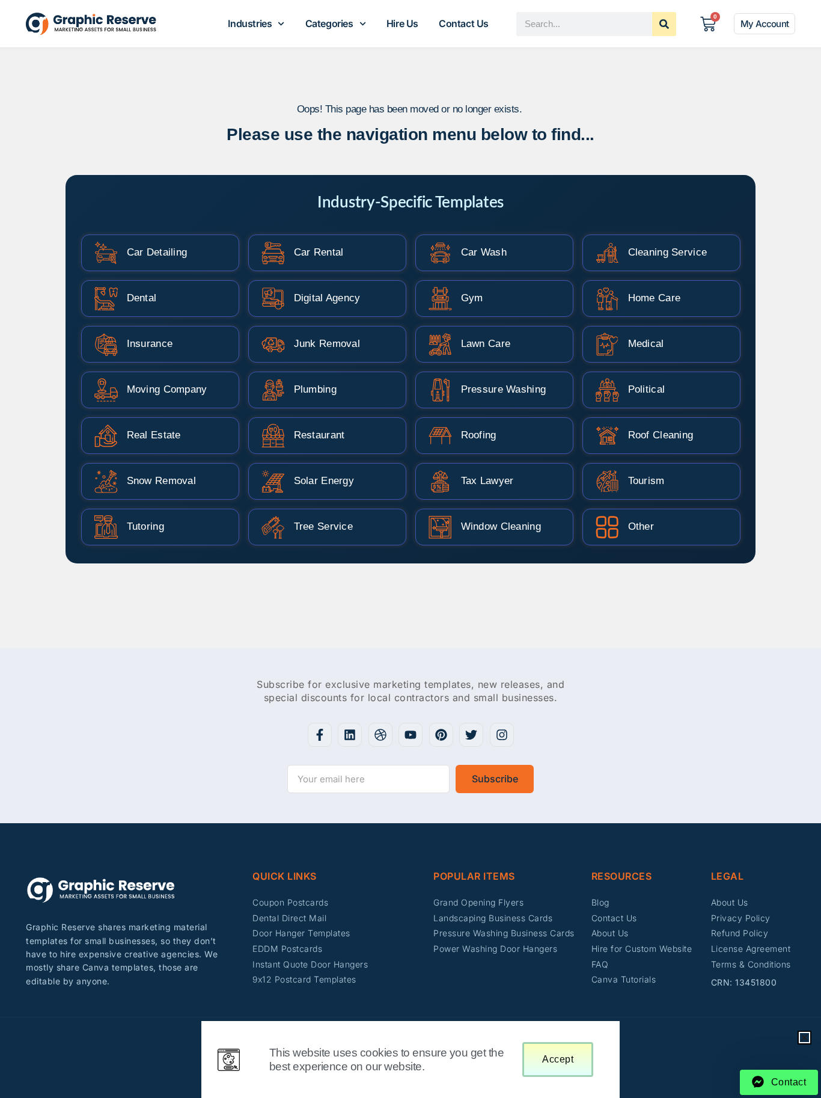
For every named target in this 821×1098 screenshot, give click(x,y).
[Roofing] (440, 435)
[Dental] (106, 298)
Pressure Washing (503, 389)
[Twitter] (471, 735)
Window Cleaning (501, 526)
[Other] (607, 527)
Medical (646, 343)
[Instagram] (502, 735)
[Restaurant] (273, 435)
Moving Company (167, 389)
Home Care (654, 298)
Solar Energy (324, 480)
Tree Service (323, 526)
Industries (250, 23)
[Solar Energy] (273, 481)
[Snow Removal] (106, 481)
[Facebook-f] (320, 735)
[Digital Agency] (273, 298)
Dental (142, 298)
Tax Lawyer (487, 480)
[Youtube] (410, 735)
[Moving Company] (106, 390)
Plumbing (315, 389)
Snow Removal (162, 480)
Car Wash (484, 252)
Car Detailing (157, 252)
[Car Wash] (440, 253)
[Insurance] (106, 344)
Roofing (478, 435)
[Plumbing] (273, 390)
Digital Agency (327, 298)
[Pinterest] (441, 735)
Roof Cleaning (661, 435)
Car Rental (319, 252)
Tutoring (145, 526)
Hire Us (402, 23)
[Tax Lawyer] (440, 481)
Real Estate (154, 435)
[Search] (664, 24)
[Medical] (607, 344)
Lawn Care (486, 343)
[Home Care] (607, 298)
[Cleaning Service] (607, 253)
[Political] (607, 390)
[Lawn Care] (440, 344)
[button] (804, 1037)
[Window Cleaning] (440, 527)
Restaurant (319, 435)
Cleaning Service (667, 252)
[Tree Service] (273, 527)
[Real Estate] (106, 435)
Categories (329, 23)
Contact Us (464, 23)
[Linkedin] (350, 735)
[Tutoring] (106, 527)
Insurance (150, 343)
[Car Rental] (273, 253)
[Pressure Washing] (440, 390)
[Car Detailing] (106, 253)
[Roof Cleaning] (607, 435)
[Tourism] (607, 481)
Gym (472, 298)
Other (641, 526)
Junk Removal (327, 343)
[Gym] (440, 298)
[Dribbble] (380, 735)
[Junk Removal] (273, 344)
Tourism (646, 480)
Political (646, 389)
